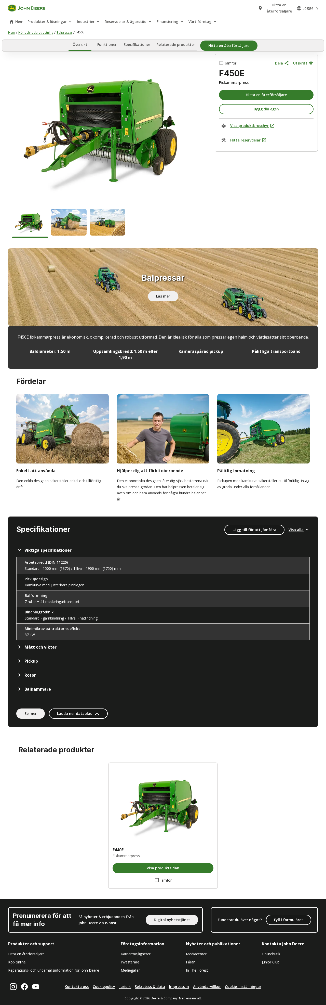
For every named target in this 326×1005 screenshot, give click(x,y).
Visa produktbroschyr (249, 125)
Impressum (179, 986)
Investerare (130, 962)
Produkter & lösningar (47, 21)
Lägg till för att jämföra (254, 529)
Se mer (30, 713)
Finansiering (167, 21)
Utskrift (300, 63)
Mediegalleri (131, 970)
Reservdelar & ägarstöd (125, 21)
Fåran (190, 962)
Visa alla (296, 529)
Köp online (17, 962)
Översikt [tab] (80, 44)
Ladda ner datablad (74, 713)
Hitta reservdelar (245, 140)
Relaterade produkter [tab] (175, 44)
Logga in (310, 8)
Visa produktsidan (163, 868)
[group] (30, 223)
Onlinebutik (271, 953)
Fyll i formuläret (288, 919)
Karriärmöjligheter (136, 953)
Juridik (125, 986)
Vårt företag (199, 21)
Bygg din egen (266, 109)
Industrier (85, 21)
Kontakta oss (77, 986)
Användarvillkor (207, 986)
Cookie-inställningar (243, 986)
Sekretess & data (150, 986)
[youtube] (36, 987)
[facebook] (24, 987)
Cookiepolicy (104, 986)
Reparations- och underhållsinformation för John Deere (53, 970)
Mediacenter (196, 953)
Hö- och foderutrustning (35, 32)
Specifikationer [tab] (137, 44)
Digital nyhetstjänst (172, 919)
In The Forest (197, 970)
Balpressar (64, 32)
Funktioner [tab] (107, 44)
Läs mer (163, 296)
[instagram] (13, 987)
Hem (19, 21)
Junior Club (270, 962)
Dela (279, 63)
